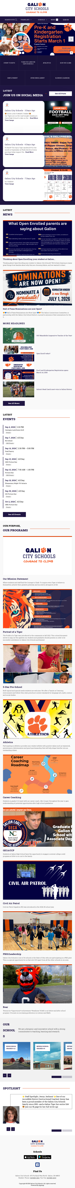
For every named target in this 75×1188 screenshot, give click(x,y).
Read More (34, 118)
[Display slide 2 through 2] (67, 1130)
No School (8, 441)
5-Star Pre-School (12, 687)
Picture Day (9, 473)
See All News (13, 403)
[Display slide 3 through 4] (67, 1077)
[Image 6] (17, 53)
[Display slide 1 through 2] (56, 1077)
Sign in (66, 20)
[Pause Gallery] (71, 52)
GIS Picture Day (11, 494)
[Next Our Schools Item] (9, 1075)
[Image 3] (8, 53)
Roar (5, 1007)
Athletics (8, 742)
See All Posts (60, 93)
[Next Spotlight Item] (13, 1129)
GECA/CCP (8, 850)
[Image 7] (20, 53)
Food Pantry (9, 451)
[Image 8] (23, 53)
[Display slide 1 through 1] (56, 1130)
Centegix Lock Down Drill (14, 430)
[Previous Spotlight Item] (8, 1129)
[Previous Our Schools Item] (5, 1075)
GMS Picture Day (11, 505)
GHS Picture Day (11, 462)
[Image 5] (14, 53)
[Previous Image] (4, 39)
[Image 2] (5, 53)
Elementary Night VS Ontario (16, 483)
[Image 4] (11, 53)
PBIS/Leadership (12, 954)
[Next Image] (71, 39)
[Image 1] (2, 53)
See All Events (14, 514)
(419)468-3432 (35, 1178)
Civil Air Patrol (11, 903)
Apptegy (41, 1185)
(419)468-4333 (51, 1178)
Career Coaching (12, 797)
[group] (37, 1109)
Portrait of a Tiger (12, 631)
